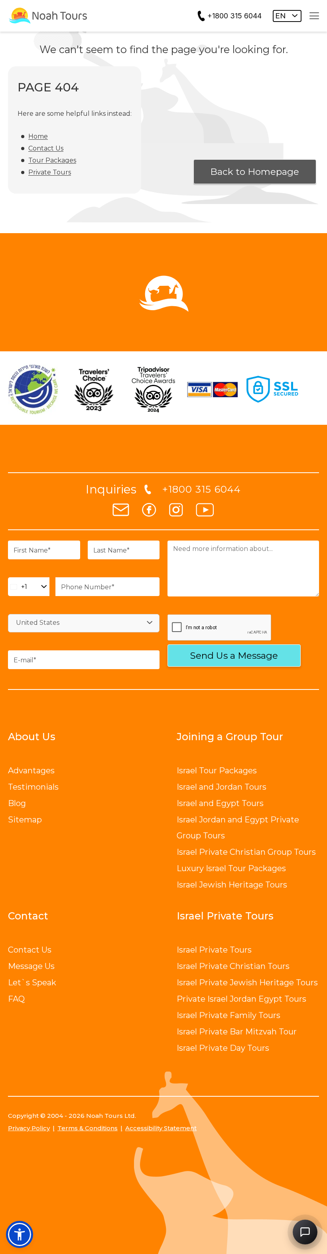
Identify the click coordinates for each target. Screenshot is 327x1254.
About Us (31, 737)
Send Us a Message (234, 655)
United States (37, 622)
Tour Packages (52, 160)
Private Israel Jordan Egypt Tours (241, 999)
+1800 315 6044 (234, 16)
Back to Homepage (254, 171)
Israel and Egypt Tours (220, 803)
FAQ (16, 999)
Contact (28, 916)
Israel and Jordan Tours (221, 787)
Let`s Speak (32, 982)
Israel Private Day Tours (223, 1048)
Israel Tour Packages (217, 770)
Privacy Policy (29, 1128)
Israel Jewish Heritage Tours (232, 884)
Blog (17, 803)
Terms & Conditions (87, 1128)
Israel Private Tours (214, 950)
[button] (19, 1234)
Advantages (31, 770)
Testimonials (33, 787)
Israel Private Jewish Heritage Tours (247, 982)
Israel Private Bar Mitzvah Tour (237, 1031)
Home (38, 136)
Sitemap (25, 819)
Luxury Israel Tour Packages (231, 868)
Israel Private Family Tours (228, 1015)
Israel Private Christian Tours (233, 966)
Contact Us (45, 148)
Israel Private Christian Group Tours (246, 852)
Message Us (31, 966)
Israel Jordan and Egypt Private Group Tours (238, 827)
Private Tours (49, 172)
